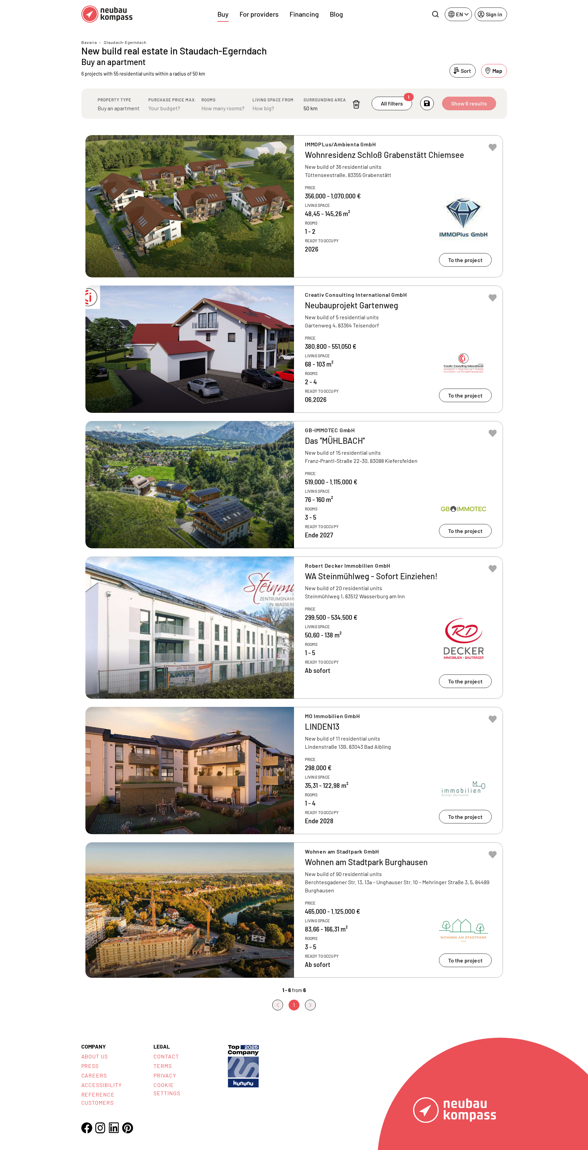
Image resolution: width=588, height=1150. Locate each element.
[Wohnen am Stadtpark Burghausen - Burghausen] (294, 910)
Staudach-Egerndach (125, 42)
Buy (223, 14)
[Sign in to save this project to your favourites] (493, 147)
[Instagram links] (100, 1128)
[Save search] (427, 103)
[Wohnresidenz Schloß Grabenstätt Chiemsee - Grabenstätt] (294, 206)
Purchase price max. (172, 99)
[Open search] (435, 14)
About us (94, 1056)
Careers (94, 1075)
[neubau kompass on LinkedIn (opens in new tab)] (114, 1127)
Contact (166, 1056)
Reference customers (98, 1098)
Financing (304, 14)
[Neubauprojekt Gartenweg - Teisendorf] (294, 349)
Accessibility (101, 1085)
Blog (336, 14)
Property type (114, 99)
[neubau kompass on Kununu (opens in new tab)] (243, 1065)
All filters (395, 102)
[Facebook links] (86, 1128)
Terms (162, 1066)
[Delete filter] (356, 104)
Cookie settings (166, 1089)
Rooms (208, 99)
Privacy (164, 1075)
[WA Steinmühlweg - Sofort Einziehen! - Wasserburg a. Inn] (294, 627)
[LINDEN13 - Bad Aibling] (294, 770)
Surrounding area (325, 99)
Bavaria (89, 42)
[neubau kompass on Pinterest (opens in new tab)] (127, 1128)
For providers (259, 14)
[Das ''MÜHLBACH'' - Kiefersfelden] (294, 484)
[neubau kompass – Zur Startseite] (106, 14)
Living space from (273, 99)
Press (90, 1066)
